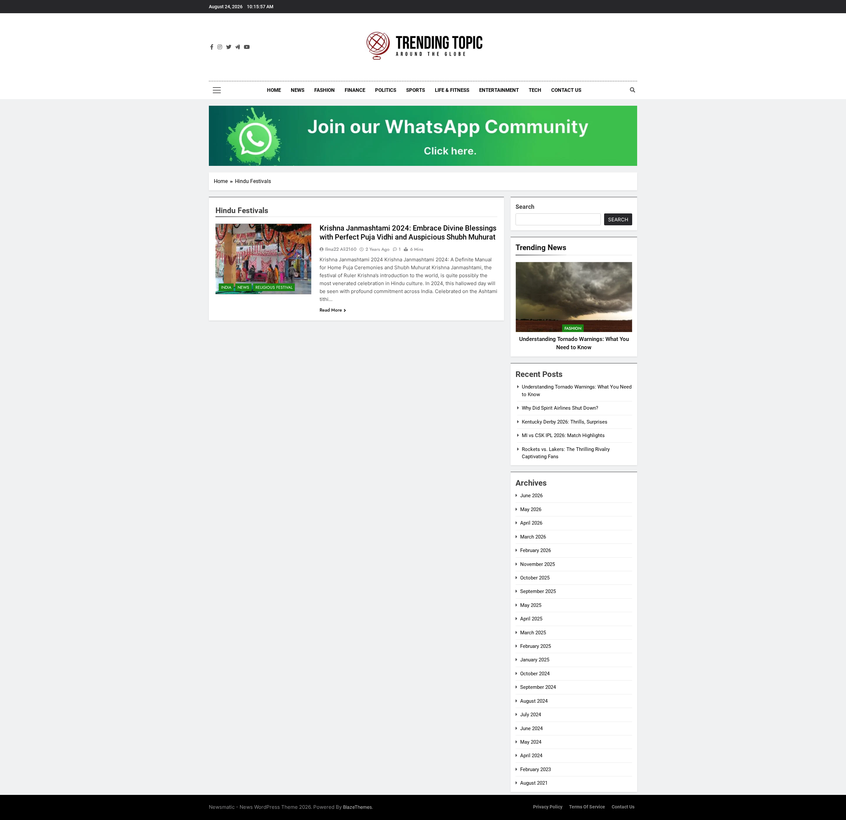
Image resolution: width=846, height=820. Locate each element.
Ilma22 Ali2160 (341, 249)
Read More (331, 310)
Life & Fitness (452, 90)
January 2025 (534, 660)
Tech (535, 90)
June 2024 (531, 728)
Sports (415, 90)
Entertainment (499, 90)
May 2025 (530, 605)
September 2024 (538, 687)
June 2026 (531, 496)
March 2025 (533, 633)
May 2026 (530, 509)
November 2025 (537, 564)
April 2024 (531, 756)
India (226, 287)
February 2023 (535, 769)
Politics (385, 90)
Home (274, 90)
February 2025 (535, 646)
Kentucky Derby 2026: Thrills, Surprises (564, 422)
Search (525, 206)
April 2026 (531, 523)
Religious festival (273, 287)
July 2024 (530, 715)
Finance (355, 90)
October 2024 (535, 674)
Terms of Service (587, 807)
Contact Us (566, 90)
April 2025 (531, 619)
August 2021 (534, 783)
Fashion (324, 90)
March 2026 (533, 537)
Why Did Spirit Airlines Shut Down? (560, 408)
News (297, 90)
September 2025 (538, 591)
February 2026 (535, 550)
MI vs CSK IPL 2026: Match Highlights (563, 435)
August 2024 (534, 701)
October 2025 (535, 578)
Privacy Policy (547, 807)
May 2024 (530, 742)
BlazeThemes (357, 807)
